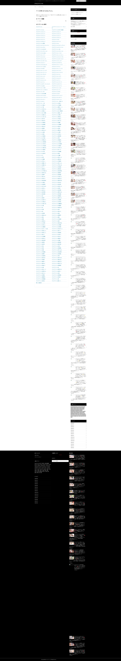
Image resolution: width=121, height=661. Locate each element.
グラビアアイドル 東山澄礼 (56, 184)
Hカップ (44, 464)
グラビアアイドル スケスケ (40, 56)
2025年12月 (72, 437)
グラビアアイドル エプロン (40, 47)
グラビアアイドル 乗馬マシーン (57, 107)
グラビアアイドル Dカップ (40, 31)
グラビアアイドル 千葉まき (56, 118)
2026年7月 (36, 480)
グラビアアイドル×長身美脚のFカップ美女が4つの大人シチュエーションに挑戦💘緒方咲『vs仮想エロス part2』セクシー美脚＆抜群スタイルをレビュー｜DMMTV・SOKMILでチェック (78, 118)
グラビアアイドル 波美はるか (57, 207)
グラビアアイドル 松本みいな (57, 186)
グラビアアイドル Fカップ (40, 33)
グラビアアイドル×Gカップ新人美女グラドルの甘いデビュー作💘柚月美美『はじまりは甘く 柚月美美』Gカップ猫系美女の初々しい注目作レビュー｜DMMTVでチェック (78, 332)
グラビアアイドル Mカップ (40, 41)
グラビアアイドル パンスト (40, 76)
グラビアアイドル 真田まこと (41, 232)
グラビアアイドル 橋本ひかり (57, 197)
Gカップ (41, 464)
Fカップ (39, 464)
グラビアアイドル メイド (56, 89)
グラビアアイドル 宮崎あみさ (41, 139)
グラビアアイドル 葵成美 (40, 259)
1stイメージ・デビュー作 (74, 406)
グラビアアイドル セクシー (40, 62)
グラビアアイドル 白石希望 (56, 226)
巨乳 (78, 413)
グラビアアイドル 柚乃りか (40, 190)
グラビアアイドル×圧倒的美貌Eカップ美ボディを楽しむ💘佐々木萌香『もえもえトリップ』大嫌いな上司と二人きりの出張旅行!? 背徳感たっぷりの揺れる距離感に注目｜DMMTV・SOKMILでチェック (78, 48)
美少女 (35, 472)
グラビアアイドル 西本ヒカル (57, 263)
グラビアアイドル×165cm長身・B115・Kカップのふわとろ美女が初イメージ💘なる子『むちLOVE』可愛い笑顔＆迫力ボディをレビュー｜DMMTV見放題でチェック (78, 161)
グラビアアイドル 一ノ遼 (40, 103)
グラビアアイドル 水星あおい (41, 201)
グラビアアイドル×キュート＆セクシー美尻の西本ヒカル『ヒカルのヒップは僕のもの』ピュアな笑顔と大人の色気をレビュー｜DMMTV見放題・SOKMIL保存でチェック (78, 246)
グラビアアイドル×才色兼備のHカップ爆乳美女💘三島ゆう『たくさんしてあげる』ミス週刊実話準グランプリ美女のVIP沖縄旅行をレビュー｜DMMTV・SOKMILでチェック (78, 104)
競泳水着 (41, 471)
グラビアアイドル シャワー (40, 54)
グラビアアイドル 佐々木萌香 (41, 112)
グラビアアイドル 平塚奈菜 (56, 161)
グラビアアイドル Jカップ (40, 37)
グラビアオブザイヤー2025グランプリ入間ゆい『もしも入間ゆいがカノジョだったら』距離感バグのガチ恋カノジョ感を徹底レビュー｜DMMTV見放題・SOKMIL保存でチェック (78, 288)
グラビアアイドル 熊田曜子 (56, 215)
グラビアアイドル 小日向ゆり (41, 143)
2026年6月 (72, 426)
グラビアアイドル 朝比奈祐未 (41, 180)
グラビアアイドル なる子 (40, 68)
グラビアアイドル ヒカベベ (56, 78)
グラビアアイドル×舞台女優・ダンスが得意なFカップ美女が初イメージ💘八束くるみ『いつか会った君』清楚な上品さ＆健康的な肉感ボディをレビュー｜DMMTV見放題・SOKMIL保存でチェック (78, 210)
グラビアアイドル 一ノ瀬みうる (57, 101)
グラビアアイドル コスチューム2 (57, 51)
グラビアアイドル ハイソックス (41, 70)
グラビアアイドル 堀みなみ (40, 126)
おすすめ (39, 465)
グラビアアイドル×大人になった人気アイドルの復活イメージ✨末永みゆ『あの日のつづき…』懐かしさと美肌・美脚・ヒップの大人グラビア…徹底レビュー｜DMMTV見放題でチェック (78, 317)
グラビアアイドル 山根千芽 (40, 153)
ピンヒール (77, 412)
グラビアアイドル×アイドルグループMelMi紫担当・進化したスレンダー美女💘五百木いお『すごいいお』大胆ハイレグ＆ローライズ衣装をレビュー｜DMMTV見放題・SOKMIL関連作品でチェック (78, 153)
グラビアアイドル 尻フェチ (56, 149)
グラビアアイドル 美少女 (56, 246)
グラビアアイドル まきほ (40, 85)
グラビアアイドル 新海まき (40, 168)
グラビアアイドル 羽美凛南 (40, 251)
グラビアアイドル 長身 (56, 273)
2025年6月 (72, 447)
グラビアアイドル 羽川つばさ (57, 249)
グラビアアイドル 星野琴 (40, 174)
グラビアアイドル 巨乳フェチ (57, 157)
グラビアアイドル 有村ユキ (40, 178)
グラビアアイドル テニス (56, 66)
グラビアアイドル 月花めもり (57, 176)
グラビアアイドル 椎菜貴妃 (56, 195)
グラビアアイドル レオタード (57, 97)
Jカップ (50, 464)
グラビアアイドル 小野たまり (57, 147)
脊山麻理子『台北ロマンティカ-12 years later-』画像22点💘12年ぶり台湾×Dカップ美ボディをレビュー (78, 83)
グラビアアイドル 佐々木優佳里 (57, 110)
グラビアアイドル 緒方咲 (40, 244)
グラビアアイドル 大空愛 (56, 132)
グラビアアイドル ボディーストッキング (43, 83)
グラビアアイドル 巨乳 (40, 157)
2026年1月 (72, 435)
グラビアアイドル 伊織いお (40, 110)
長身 (41, 472)
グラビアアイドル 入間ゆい (56, 114)
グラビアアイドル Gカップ (56, 33)
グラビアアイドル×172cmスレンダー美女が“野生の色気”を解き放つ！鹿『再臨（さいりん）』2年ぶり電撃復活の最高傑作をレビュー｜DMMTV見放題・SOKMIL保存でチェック (78, 281)
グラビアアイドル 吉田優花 (40, 124)
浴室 (71, 414)
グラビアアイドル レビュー (40, 99)
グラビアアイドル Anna (40, 29)
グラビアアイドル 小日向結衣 (41, 145)
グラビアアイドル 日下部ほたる (41, 170)
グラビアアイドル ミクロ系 (40, 87)
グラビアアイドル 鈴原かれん (41, 271)
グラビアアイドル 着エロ (40, 234)
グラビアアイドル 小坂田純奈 (41, 141)
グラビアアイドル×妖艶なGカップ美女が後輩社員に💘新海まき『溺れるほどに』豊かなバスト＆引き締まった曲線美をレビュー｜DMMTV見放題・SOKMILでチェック (78, 189)
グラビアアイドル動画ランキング (76, 14)
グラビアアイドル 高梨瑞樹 (40, 278)
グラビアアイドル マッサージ (57, 85)
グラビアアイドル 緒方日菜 (56, 244)
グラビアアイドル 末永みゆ (56, 182)
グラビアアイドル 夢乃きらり (41, 130)
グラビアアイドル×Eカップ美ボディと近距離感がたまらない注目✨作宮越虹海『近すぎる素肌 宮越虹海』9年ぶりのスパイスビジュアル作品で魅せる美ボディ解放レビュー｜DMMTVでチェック (78, 339)
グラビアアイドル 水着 (40, 205)
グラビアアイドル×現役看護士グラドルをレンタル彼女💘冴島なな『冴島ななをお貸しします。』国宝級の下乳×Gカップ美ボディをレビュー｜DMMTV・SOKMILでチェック (78, 63)
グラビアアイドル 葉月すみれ (57, 257)
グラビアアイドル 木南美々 (40, 182)
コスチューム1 (73, 410)
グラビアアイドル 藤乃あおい (57, 259)
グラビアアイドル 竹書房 (56, 240)
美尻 (37, 472)
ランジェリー (72, 413)
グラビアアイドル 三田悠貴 (56, 105)
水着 (83, 413)
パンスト (84, 411)
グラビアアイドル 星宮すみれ (41, 172)
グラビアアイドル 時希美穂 (56, 174)
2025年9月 (72, 442)
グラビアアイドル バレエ (56, 74)
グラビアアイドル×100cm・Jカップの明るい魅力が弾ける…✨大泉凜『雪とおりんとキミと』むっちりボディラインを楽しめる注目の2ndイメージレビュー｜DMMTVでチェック (78, 354)
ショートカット (73, 411)
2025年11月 (36, 494)
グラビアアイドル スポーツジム (41, 60)
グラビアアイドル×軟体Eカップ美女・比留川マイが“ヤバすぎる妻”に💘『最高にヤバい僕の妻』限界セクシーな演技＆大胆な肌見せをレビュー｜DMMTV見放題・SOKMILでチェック (78, 174)
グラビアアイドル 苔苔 (56, 255)
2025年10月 (72, 440)
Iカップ (47, 464)
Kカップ (36, 465)
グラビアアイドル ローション (57, 99)
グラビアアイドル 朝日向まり (57, 178)
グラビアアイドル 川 (39, 155)
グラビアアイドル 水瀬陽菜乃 (57, 203)
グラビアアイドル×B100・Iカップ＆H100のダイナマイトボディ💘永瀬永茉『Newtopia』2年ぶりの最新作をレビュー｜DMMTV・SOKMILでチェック (78, 97)
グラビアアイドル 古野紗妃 (40, 122)
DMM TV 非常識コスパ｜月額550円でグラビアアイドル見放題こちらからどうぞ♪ (78, 24)
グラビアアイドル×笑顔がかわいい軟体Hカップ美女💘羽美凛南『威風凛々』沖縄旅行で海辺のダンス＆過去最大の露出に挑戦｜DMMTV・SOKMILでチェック (78, 111)
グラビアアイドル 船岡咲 (40, 253)
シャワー (81, 410)
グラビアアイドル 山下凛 (40, 151)
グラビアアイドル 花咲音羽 (40, 255)
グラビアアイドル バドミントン (41, 72)
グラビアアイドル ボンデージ (57, 83)
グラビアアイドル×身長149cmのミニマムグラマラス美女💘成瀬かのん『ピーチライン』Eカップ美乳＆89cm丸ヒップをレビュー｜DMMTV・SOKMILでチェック (78, 203)
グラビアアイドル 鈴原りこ (56, 271)
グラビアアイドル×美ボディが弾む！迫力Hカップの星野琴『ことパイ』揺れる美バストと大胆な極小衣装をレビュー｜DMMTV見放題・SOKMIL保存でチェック (78, 239)
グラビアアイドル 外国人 (56, 128)
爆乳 (80, 414)
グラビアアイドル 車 (55, 267)
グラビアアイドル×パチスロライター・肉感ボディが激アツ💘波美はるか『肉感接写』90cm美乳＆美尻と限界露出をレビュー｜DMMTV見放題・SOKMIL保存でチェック (78, 232)
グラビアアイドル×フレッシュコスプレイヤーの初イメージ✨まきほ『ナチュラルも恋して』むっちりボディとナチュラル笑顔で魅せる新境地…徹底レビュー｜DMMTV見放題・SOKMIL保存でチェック (78, 295)
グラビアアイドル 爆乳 (56, 217)
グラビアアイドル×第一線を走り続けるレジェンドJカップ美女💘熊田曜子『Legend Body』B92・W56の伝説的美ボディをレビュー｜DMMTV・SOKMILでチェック (78, 196)
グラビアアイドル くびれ (56, 49)
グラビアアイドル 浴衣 (56, 209)
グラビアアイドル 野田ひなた (57, 269)
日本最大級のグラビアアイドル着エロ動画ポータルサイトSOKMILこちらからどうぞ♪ (78, 22)
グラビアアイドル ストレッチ (41, 58)
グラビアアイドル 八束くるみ (41, 116)
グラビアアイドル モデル (56, 91)
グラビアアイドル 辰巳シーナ (41, 269)
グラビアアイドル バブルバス (41, 74)
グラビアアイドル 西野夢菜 (56, 265)
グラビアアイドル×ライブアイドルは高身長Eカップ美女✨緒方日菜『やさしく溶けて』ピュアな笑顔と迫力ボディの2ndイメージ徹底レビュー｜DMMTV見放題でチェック (78, 376)
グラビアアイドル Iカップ (56, 35)
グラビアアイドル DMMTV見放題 (57, 29)
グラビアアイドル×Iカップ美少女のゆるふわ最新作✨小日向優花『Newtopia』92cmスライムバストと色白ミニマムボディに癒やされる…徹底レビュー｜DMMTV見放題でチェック (78, 303)
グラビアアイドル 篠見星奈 (56, 242)
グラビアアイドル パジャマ (56, 70)
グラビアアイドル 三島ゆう (40, 105)
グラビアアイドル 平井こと (40, 161)
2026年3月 (36, 487)
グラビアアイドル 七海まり (56, 103)
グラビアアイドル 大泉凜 (40, 132)
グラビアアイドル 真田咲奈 (56, 232)
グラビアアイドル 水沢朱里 (56, 201)
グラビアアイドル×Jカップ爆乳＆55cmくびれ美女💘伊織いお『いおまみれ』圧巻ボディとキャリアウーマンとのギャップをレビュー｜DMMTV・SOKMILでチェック (78, 77)
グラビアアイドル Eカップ (56, 31)
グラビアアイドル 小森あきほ (41, 147)
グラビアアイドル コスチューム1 (41, 51)
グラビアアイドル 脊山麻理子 (57, 251)
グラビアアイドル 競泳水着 (40, 240)
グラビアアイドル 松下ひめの (41, 186)
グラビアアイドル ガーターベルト (57, 47)
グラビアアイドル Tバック (56, 41)
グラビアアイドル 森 (39, 195)
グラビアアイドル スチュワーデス (57, 56)
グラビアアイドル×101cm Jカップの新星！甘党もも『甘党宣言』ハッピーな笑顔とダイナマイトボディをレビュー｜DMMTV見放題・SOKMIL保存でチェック (78, 274)
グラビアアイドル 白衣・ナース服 (42, 228)
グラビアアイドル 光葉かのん (41, 114)
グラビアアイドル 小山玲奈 (56, 141)
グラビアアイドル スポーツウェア (57, 58)
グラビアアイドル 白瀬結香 (40, 226)
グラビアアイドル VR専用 (40, 43)
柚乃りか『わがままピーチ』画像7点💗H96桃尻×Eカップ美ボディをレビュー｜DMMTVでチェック (81, 124)
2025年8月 (72, 444)
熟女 (78, 414)
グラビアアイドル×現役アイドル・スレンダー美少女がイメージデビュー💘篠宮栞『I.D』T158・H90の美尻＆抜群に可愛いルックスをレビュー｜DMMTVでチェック (78, 90)
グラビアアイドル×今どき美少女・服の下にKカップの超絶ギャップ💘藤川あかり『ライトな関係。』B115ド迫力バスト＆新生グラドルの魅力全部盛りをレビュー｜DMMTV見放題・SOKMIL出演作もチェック (78, 130)
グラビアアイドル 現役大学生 (57, 222)
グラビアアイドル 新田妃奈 (56, 168)
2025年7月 (36, 501)
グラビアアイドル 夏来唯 (40, 128)
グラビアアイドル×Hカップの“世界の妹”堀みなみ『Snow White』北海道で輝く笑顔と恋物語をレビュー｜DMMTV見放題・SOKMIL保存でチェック (78, 253)
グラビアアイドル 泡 (39, 207)
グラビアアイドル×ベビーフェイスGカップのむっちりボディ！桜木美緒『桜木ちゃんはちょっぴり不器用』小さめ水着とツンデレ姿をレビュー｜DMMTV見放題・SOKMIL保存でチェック (78, 259)
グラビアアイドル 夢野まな (56, 130)
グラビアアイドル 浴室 (40, 209)
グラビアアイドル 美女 (40, 246)
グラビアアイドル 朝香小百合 (57, 180)
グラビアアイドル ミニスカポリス (42, 89)
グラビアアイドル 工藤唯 (56, 155)
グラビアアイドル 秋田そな (40, 238)
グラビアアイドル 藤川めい (40, 263)
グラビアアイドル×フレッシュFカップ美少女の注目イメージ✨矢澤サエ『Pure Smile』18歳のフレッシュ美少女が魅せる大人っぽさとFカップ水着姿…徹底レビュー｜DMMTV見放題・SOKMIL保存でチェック (78, 390)
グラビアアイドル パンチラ (56, 76)
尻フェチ (76, 413)
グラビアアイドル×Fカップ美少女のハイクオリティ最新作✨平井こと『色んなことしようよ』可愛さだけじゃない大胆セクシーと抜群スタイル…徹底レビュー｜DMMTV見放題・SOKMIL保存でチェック (78, 309)
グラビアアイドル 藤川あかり (57, 261)
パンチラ (72, 412)
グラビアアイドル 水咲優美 (56, 199)
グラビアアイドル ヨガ (56, 93)
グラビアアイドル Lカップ (40, 39)
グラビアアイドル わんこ (40, 101)
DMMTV (79, 406)
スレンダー (80, 411)
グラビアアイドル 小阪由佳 (40, 149)
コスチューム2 (77, 410)
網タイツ (44, 471)
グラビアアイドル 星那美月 (56, 172)
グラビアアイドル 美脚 (40, 249)
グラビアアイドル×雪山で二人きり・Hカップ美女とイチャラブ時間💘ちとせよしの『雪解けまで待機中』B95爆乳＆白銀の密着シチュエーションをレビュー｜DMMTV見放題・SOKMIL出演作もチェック (78, 138)
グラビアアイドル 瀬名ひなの (41, 215)
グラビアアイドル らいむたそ (41, 95)
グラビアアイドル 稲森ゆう (56, 238)
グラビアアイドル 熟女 (40, 217)
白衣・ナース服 (84, 414)
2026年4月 (72, 430)
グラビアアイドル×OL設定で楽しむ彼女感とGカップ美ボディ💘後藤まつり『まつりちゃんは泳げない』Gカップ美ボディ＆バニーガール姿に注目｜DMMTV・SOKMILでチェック (78, 56)
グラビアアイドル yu (55, 43)
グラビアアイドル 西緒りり (40, 265)
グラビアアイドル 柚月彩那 (56, 190)
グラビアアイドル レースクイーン (42, 97)
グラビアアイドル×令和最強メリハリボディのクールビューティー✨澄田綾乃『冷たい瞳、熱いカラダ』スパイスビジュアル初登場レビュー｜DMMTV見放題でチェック (78, 383)
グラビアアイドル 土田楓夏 (56, 124)
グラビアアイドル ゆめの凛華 (41, 93)
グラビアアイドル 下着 (40, 107)
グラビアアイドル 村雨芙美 (40, 184)
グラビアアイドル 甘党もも (40, 224)
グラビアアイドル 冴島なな (56, 116)
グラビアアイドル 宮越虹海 (56, 139)
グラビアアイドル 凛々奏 (40, 118)
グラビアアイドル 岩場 (56, 153)
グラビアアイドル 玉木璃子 (40, 222)
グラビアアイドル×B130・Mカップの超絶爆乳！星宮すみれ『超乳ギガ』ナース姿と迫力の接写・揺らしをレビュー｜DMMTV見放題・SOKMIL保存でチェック (78, 267)
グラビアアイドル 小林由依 (56, 145)
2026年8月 (72, 423)
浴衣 (73, 414)
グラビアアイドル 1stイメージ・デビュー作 (59, 27)
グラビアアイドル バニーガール (57, 72)
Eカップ (36, 464)
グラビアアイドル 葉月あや (40, 257)
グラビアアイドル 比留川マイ (41, 199)
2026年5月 (72, 428)
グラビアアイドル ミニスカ (56, 87)
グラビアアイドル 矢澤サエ (56, 234)
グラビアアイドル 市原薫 (40, 159)
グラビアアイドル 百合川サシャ (57, 228)
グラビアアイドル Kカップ (56, 37)
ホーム (36, 6)
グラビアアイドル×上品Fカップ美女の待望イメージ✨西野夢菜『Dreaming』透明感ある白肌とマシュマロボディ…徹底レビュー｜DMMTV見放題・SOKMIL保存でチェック (78, 325)
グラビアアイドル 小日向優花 (57, 143)
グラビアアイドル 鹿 (55, 278)
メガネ (83, 412)
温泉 (76, 414)
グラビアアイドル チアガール (57, 62)
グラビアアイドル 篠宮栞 (40, 242)
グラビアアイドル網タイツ (56, 280)
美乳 (46, 471)
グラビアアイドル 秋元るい (56, 236)
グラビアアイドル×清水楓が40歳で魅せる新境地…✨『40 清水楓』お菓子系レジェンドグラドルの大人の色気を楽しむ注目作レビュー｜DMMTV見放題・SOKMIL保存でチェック (78, 398)
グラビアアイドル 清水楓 (40, 213)
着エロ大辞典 (73, 26)
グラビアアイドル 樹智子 (40, 197)
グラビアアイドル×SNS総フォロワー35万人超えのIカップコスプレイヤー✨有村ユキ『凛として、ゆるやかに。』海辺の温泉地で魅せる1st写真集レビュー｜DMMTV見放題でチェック (78, 361)
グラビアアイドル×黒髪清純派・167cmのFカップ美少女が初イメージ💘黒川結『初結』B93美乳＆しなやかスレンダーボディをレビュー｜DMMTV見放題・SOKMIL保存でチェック (78, 146)
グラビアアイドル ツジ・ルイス (57, 64)
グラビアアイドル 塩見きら (56, 126)
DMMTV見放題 (83, 406)
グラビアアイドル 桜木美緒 (56, 193)
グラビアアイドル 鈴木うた (40, 273)
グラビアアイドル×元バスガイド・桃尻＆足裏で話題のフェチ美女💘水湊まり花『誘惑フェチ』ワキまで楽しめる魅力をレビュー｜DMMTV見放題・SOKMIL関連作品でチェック (78, 167)
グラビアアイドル (39, 3)
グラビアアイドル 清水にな (56, 211)
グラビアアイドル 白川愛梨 (56, 224)
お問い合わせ (37, 455)
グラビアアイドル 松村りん (40, 188)
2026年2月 (72, 433)
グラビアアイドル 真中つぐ (56, 230)
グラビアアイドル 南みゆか (40, 120)
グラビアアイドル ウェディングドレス (58, 45)
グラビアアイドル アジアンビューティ (42, 45)
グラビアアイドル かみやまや (41, 49)
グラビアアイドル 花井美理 (56, 253)
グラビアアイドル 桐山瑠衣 (40, 193)
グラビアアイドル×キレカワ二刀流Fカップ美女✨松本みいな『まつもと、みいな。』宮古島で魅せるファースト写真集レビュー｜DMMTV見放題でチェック (78, 369)
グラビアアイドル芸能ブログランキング (77, 12)
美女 (48, 471)
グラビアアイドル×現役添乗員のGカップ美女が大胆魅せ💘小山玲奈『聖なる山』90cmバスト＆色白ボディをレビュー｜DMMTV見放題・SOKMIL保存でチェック (78, 217)
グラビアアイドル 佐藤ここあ (57, 112)
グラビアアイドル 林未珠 (56, 188)
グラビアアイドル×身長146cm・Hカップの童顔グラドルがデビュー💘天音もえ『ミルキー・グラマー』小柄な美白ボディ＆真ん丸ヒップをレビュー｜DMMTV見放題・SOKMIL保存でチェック (78, 224)
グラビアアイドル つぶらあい (41, 66)
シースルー (77, 411)
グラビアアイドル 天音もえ (56, 134)
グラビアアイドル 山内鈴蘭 (56, 151)
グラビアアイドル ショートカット (57, 54)
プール (81, 412)
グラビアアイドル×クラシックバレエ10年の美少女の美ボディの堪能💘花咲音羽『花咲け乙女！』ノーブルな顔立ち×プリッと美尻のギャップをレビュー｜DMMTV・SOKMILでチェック (78, 70)
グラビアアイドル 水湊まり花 (41, 203)
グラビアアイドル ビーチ (40, 78)
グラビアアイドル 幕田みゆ (56, 159)
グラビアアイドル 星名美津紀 (57, 170)
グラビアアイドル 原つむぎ (56, 120)
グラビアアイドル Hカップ (40, 35)
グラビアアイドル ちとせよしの (41, 64)
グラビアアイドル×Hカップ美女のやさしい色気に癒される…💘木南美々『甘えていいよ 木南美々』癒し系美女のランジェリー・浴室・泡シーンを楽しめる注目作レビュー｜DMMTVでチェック (78, 347)
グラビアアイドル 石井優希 (40, 236)
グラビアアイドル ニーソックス (57, 68)
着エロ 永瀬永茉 (38, 282)
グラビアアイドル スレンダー (57, 60)
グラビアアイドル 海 (39, 211)
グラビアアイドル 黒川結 (40, 280)
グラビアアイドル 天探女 (40, 134)
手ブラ (81, 413)
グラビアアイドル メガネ (40, 91)
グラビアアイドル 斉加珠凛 (56, 166)
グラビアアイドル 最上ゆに (40, 176)
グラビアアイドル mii (55, 39)
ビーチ (75, 412)
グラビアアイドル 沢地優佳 (56, 205)
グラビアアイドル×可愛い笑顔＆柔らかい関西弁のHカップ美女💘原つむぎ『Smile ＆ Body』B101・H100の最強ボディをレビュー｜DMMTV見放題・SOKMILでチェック (78, 182)
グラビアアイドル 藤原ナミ (40, 261)
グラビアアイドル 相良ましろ (41, 230)
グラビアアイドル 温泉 (56, 213)
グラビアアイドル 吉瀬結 (56, 122)
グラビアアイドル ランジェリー (57, 95)
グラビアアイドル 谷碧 (40, 267)
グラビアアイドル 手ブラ (40, 166)
